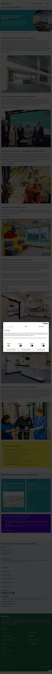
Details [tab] (26, 326)
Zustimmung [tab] (11, 326)
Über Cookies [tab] (41, 326)
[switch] (20, 346)
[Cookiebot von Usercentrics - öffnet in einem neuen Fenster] (43, 323)
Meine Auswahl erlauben (26, 349)
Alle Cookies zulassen (41, 349)
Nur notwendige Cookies (11, 349)
